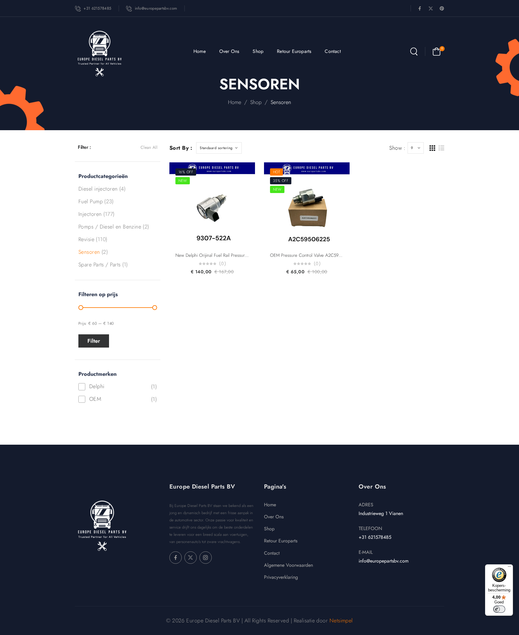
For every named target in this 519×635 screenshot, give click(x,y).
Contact (333, 51)
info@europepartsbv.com (383, 560)
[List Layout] (441, 148)
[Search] (414, 51)
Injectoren (90, 214)
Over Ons (229, 51)
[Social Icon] (419, 8)
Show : (397, 148)
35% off (280, 180)
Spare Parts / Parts (99, 264)
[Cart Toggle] (436, 51)
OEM (95, 399)
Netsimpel (341, 620)
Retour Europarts (294, 51)
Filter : (84, 147)
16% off (185, 172)
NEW (182, 180)
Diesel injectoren (98, 189)
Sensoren (89, 252)
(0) (222, 264)
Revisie (86, 239)
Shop (258, 51)
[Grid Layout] (432, 148)
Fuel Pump (90, 201)
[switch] (499, 609)
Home (199, 51)
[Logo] (99, 53)
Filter (93, 341)
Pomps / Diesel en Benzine (109, 227)
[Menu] (509, 568)
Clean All (149, 147)
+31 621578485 (375, 537)
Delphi (97, 386)
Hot (276, 172)
